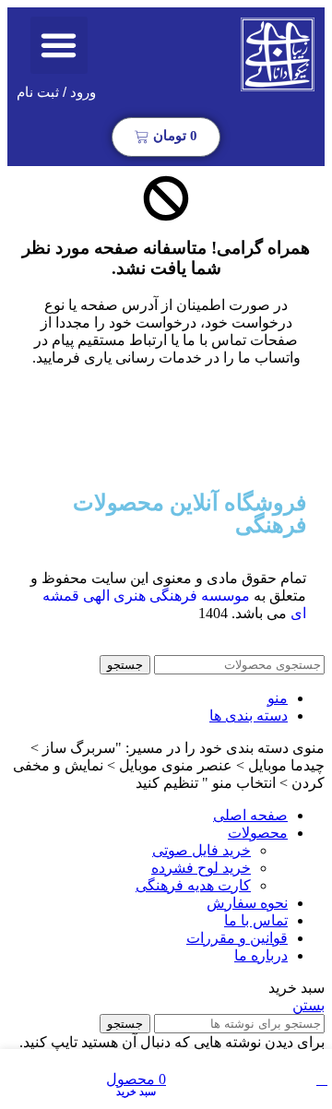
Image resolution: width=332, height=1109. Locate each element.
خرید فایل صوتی (201, 850)
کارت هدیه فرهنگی (193, 885)
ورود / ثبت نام (56, 92)
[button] (59, 45)
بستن (308, 1005)
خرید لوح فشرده (201, 868)
